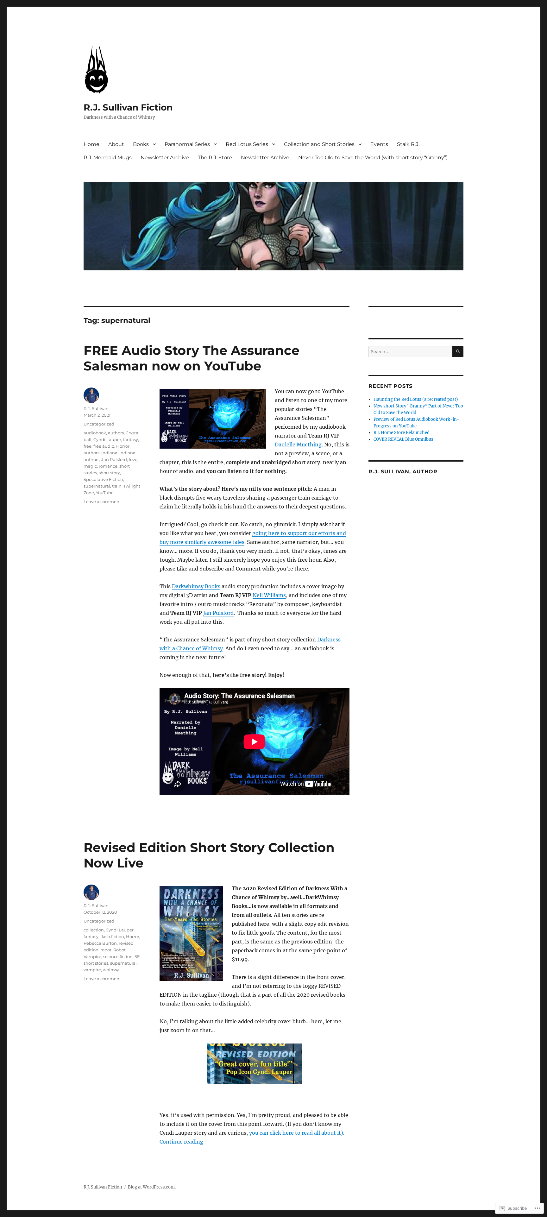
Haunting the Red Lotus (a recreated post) (416, 399)
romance (108, 466)
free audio (103, 446)
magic (90, 466)
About (116, 144)
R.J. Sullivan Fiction (128, 107)
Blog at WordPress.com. (152, 1187)
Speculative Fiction (103, 479)
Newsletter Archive (165, 157)
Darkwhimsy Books (196, 586)
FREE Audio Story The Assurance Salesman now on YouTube (191, 358)
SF (137, 956)
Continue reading (181, 1141)
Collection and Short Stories (319, 144)
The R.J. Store (215, 157)
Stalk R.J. (408, 144)
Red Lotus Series (247, 144)
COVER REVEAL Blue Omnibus (403, 439)
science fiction (118, 956)
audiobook (95, 432)
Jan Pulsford (218, 613)
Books (141, 144)
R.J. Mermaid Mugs (108, 157)
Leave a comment (102, 501)
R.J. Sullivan (96, 408)
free (87, 446)
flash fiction (112, 936)
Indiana (109, 452)
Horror (132, 936)
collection (94, 929)
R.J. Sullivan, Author (402, 472)
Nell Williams (269, 595)
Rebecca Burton (100, 943)
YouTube (105, 492)
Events (379, 144)
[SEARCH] (457, 351)
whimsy (111, 969)
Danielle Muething (298, 444)
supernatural (97, 486)
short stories (96, 963)
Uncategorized (99, 423)
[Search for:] (410, 351)
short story (109, 472)
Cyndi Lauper (107, 439)
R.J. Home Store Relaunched (402, 432)
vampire (92, 969)
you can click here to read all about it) (296, 1133)
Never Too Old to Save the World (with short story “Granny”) (373, 157)
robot (105, 949)
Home (91, 144)
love (133, 459)
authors (116, 432)
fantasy (130, 439)
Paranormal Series (187, 144)
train (117, 486)
